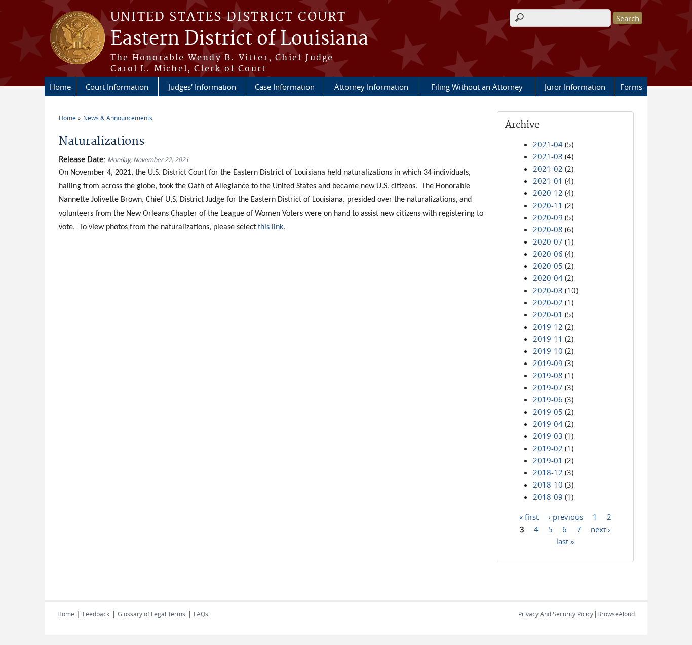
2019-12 (548, 326)
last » (565, 541)
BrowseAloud (616, 614)
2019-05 (548, 412)
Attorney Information (371, 87)
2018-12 (548, 472)
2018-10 (548, 484)
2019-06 (548, 399)
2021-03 (548, 156)
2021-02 (548, 169)
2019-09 (548, 363)
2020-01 (548, 314)
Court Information (117, 87)
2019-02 (548, 448)
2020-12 (548, 193)
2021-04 (548, 144)
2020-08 (548, 229)
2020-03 (548, 290)
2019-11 (548, 339)
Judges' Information (202, 87)
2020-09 (548, 217)
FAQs (201, 614)
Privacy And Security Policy (555, 614)
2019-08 (548, 375)
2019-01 (548, 460)
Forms (631, 87)
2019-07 (548, 387)
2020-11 (548, 205)
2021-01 (548, 181)
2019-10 (548, 351)
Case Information (285, 87)
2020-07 (548, 241)
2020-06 (548, 254)
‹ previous (565, 516)
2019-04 (548, 424)
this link (270, 227)
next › (600, 528)
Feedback (96, 614)
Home (60, 87)
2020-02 (548, 302)
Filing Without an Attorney (477, 87)
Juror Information (575, 87)
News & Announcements (117, 118)
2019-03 (548, 436)
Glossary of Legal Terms (151, 614)
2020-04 (548, 278)
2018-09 (548, 497)
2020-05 (548, 266)
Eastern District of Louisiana (239, 39)
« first (529, 516)
